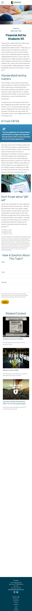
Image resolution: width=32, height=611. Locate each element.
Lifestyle (16, 610)
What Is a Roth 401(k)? (11, 370)
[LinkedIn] (17, 592)
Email (3, 272)
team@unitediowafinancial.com (16, 589)
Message (4, 282)
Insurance (16, 604)
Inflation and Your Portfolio (13, 339)
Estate (16, 602)
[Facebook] (14, 592)
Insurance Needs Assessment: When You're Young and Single (14, 402)
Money (16, 608)
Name (3, 262)
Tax (16, 606)
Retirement (16, 599)
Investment (16, 600)
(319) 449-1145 (17, 582)
